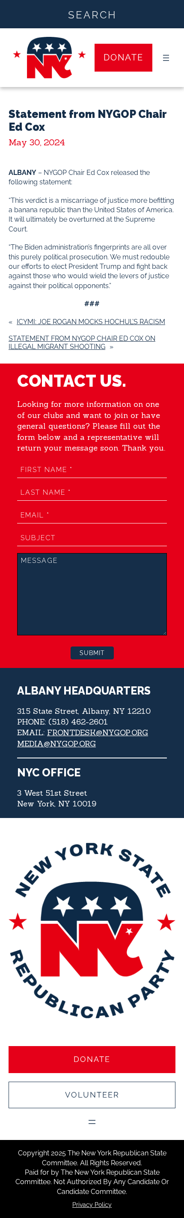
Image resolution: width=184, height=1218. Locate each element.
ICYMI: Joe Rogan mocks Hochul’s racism (91, 322)
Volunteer (92, 1094)
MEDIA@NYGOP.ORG (56, 744)
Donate (123, 57)
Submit (92, 653)
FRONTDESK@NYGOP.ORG (97, 732)
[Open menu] (166, 58)
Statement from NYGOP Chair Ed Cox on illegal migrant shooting (82, 342)
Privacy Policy (92, 1204)
